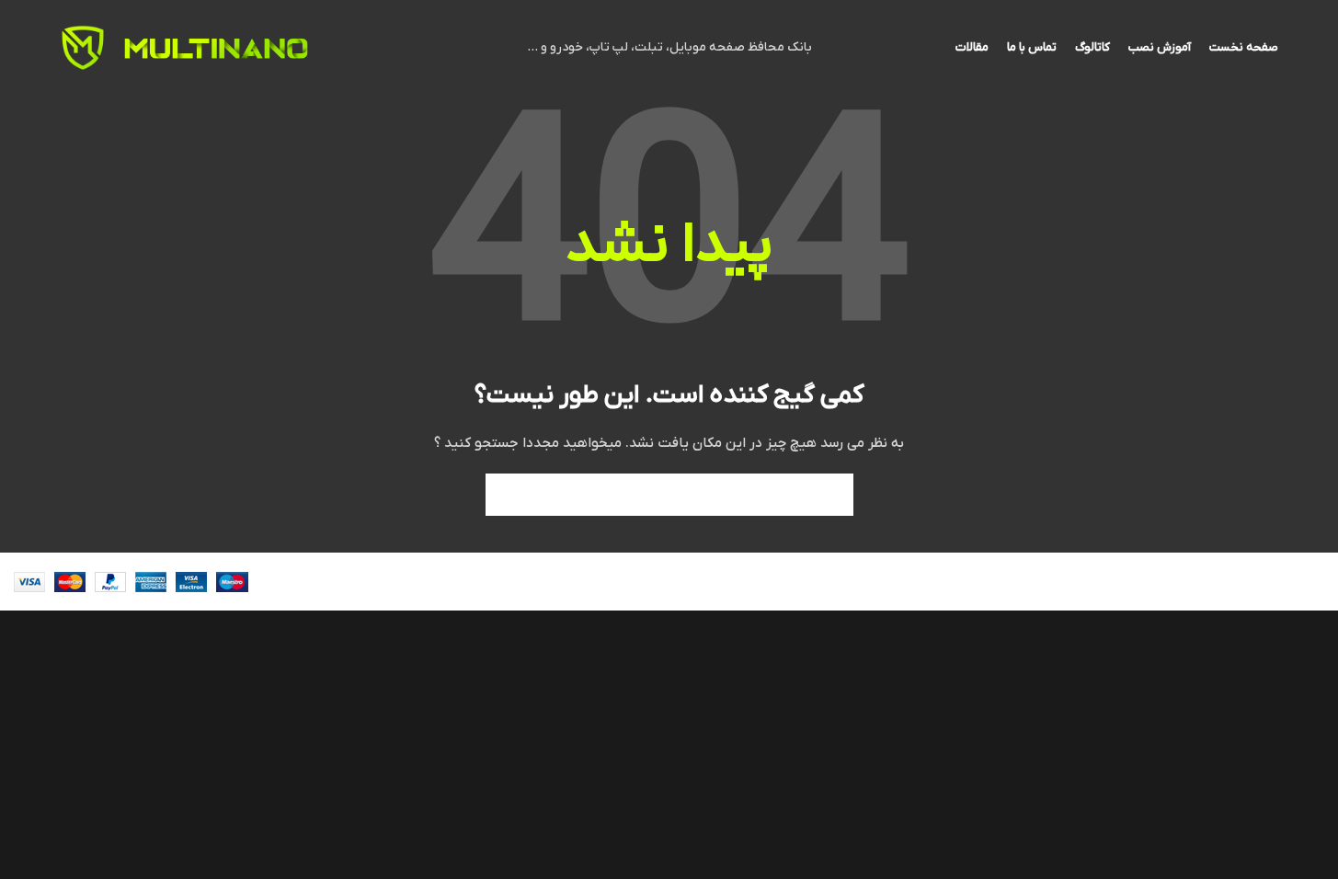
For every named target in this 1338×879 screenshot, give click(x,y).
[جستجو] (507, 495)
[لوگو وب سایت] (216, 47)
